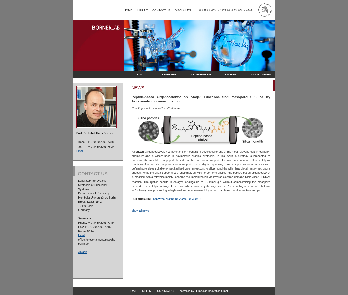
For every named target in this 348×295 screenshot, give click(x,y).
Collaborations (199, 74)
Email (79, 150)
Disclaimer (183, 10)
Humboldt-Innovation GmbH (212, 290)
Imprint (142, 10)
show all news (140, 210)
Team (138, 74)
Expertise (169, 74)
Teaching (229, 74)
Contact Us (161, 10)
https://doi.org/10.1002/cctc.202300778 (177, 198)
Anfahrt (82, 252)
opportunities (260, 74)
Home (128, 10)
